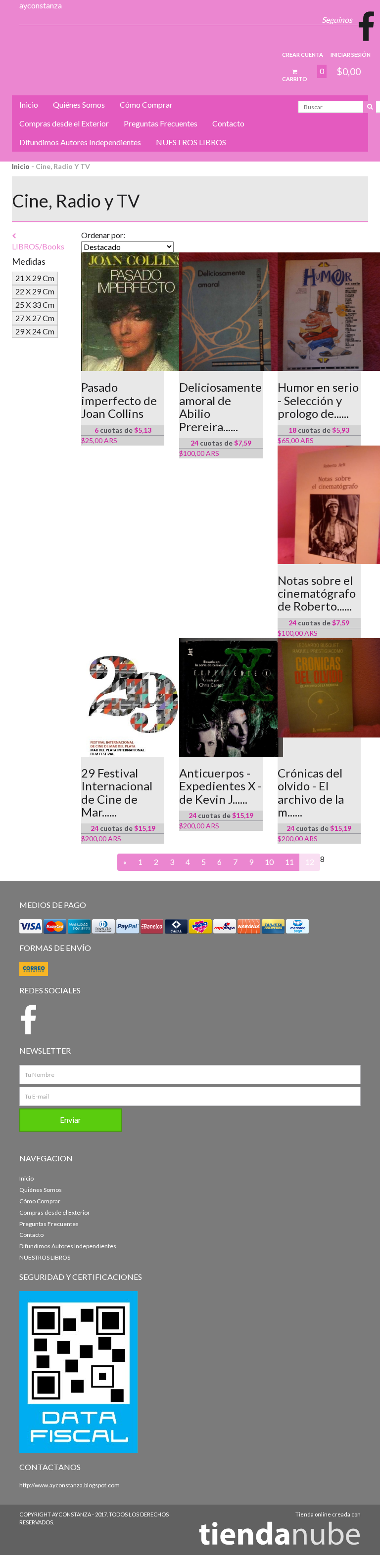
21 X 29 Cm (34, 278)
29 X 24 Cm (34, 331)
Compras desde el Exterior (64, 123)
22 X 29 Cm (34, 291)
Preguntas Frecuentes (160, 123)
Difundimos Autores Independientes (80, 142)
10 (269, 861)
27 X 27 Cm (34, 318)
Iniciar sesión (351, 54)
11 (289, 861)
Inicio (28, 104)
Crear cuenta (302, 54)
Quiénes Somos (79, 104)
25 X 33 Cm (34, 304)
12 (309, 861)
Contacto (228, 123)
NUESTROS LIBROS (191, 142)
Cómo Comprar (146, 104)
